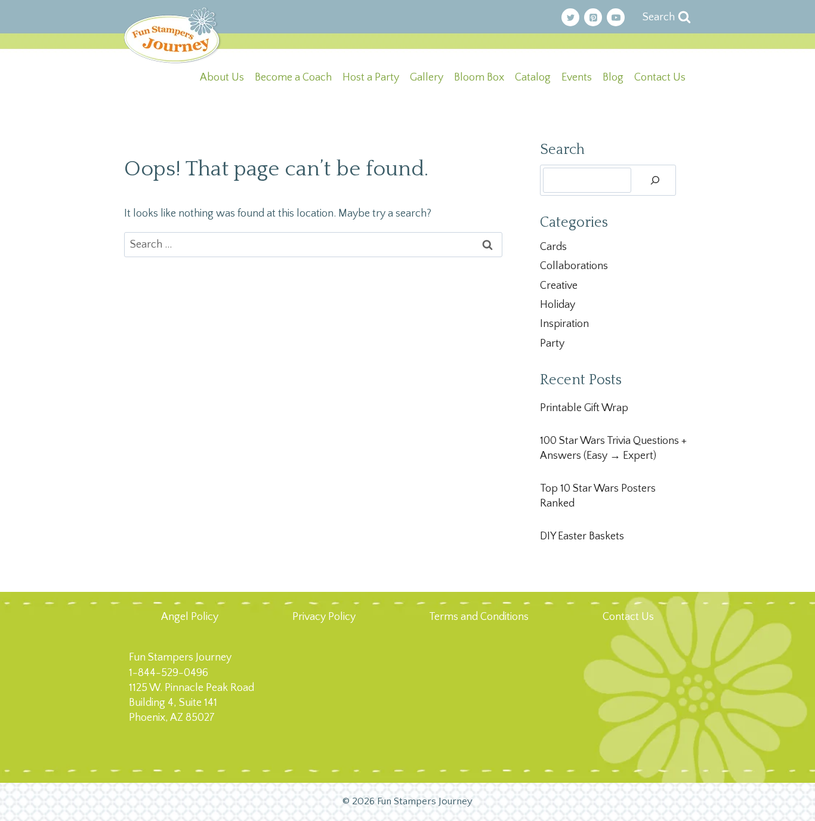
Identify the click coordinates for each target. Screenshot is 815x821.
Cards (553, 247)
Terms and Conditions (479, 617)
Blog (613, 78)
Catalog (533, 78)
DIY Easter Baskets (582, 536)
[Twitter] (570, 17)
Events (576, 78)
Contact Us (660, 78)
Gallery (426, 78)
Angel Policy (189, 617)
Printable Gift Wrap (584, 408)
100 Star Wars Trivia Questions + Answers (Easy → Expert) (613, 448)
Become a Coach (293, 78)
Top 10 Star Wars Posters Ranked (598, 496)
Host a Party (370, 78)
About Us (222, 78)
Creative (559, 286)
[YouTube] (616, 17)
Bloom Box (479, 78)
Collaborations (574, 266)
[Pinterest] (593, 17)
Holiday (557, 305)
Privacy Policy (324, 617)
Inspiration (564, 324)
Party (552, 344)
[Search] (655, 180)
